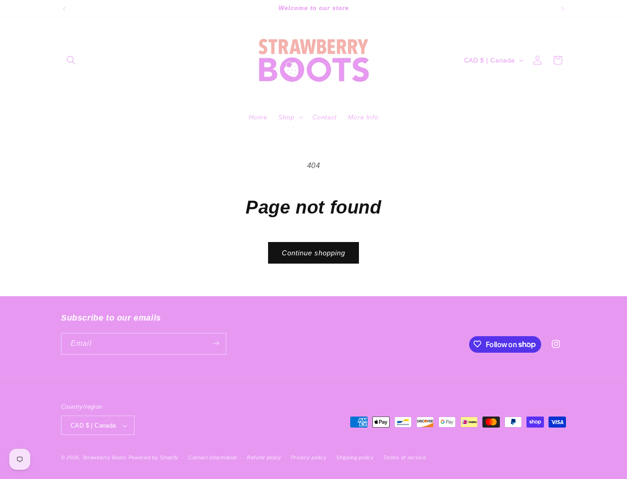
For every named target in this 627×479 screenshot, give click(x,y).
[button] (71, 60)
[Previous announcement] (64, 8)
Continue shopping (313, 253)
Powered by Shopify (154, 458)
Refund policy (264, 457)
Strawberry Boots (105, 458)
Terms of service (404, 457)
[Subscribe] (216, 343)
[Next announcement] (563, 8)
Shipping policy (355, 457)
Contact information (212, 457)
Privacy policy (309, 457)
